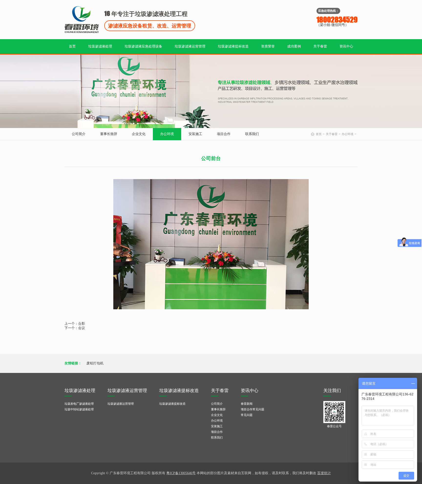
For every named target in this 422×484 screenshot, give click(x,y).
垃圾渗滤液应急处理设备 (143, 46)
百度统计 (324, 473)
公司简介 (78, 134)
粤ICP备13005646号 (181, 473)
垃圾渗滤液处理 (100, 46)
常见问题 (247, 415)
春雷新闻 (247, 403)
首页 (72, 46)
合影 (81, 323)
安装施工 (195, 134)
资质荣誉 (268, 46)
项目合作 (224, 134)
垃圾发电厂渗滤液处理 (79, 403)
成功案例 (294, 46)
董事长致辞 (108, 134)
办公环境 (167, 134)
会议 (81, 328)
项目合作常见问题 (252, 409)
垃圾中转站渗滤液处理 (79, 409)
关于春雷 (320, 46)
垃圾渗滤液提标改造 (233, 46)
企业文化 (139, 134)
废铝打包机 (95, 363)
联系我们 (252, 134)
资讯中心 (346, 46)
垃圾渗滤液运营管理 (190, 46)
